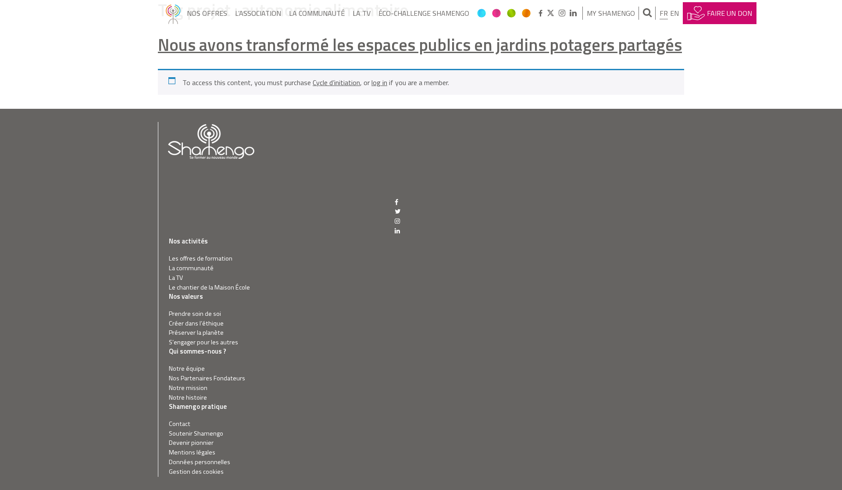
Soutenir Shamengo (196, 433)
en (674, 13)
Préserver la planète (196, 332)
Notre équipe (187, 368)
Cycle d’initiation (336, 82)
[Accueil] (173, 13)
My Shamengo (611, 13)
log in (379, 82)
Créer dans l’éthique (196, 323)
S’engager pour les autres (203, 342)
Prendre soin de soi (195, 313)
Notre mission (188, 388)
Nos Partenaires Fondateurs (207, 378)
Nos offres (207, 13)
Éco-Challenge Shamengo (423, 13)
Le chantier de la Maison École (209, 287)
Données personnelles (199, 462)
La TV (362, 13)
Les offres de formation (200, 258)
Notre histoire (188, 397)
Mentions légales (192, 452)
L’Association (258, 13)
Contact (179, 424)
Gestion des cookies (196, 471)
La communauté (317, 13)
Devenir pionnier (191, 442)
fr (664, 13)
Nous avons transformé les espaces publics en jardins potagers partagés (420, 44)
